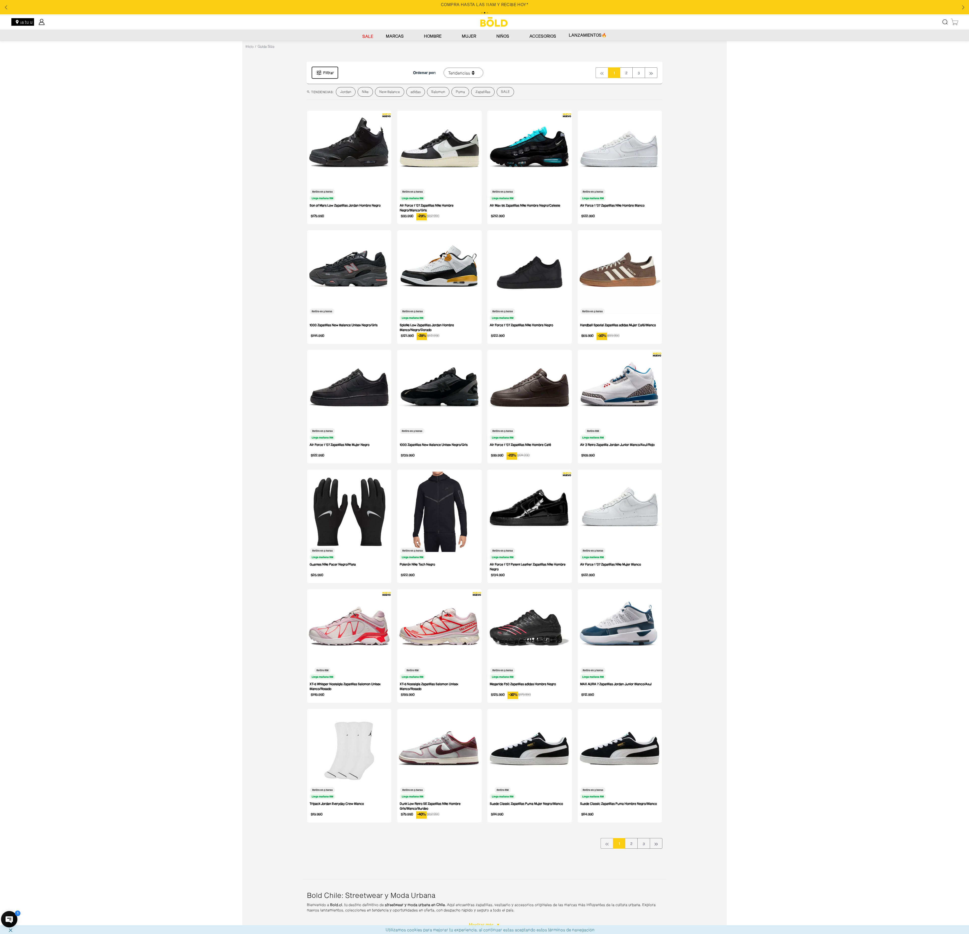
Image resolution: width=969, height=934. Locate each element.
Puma (460, 92)
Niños (502, 36)
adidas (416, 92)
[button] (484, 906)
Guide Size (266, 46)
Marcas (395, 36)
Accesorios (542, 36)
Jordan (345, 92)
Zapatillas (482, 92)
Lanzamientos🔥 (588, 35)
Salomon (438, 92)
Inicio (250, 46)
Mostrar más (482, 924)
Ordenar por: (424, 72)
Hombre (433, 36)
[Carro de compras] (955, 22)
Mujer (469, 36)
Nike (365, 92)
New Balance (389, 92)
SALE (367, 36)
